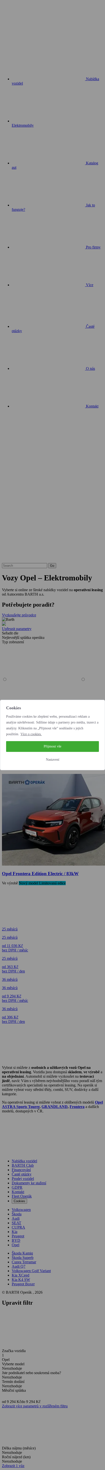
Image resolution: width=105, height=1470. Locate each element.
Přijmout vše (52, 746)
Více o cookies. (31, 734)
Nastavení (52, 759)
